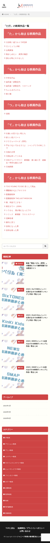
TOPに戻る (10, 528)
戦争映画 (8, 494)
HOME (6, 14)
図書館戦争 (10, 194)
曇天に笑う (10, 222)
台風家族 (9, 50)
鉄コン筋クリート (13, 137)
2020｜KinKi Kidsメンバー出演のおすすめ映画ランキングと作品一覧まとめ (37, 317)
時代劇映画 (9, 507)
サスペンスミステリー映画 (14, 463)
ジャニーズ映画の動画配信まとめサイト (31, 536)
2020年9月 (7, 412)
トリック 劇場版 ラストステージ (20, 214)
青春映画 (20, 263)
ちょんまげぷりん (13, 90)
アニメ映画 (9, 450)
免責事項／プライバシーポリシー (31, 528)
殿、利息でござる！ (14, 202)
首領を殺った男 (12, 230)
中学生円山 (10, 78)
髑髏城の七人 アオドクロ (16, 190)
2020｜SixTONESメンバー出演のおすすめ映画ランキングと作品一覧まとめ (37, 291)
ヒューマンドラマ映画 (13, 469)
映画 (21, 289)
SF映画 (7, 438)
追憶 (8, 113)
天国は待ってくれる (14, 156)
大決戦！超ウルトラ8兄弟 (16, 42)
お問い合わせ (25, 531)
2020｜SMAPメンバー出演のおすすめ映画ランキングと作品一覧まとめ (37, 369)
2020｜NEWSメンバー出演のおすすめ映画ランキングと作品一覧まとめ (37, 343)
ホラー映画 (9, 482)
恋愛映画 (8, 488)
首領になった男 (12, 226)
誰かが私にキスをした (15, 58)
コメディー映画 (10, 456)
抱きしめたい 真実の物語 (17, 54)
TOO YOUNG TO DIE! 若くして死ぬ (20, 186)
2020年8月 (7, 418)
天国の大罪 (10, 152)
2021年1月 (7, 406)
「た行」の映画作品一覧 (21, 14)
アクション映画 (10, 444)
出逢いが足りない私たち (16, 133)
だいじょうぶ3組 (13, 46)
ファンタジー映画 (11, 475)
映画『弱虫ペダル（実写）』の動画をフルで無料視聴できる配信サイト (37, 265)
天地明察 (9, 167)
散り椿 (8, 94)
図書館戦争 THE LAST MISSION (19, 198)
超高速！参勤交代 (13, 82)
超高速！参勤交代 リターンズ (18, 86)
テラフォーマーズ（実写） (17, 141)
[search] (45, 246)
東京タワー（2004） (14, 206)
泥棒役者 (9, 218)
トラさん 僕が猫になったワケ (18, 210)
